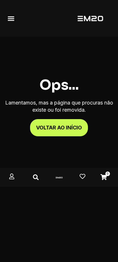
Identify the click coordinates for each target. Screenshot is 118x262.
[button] (11, 18)
